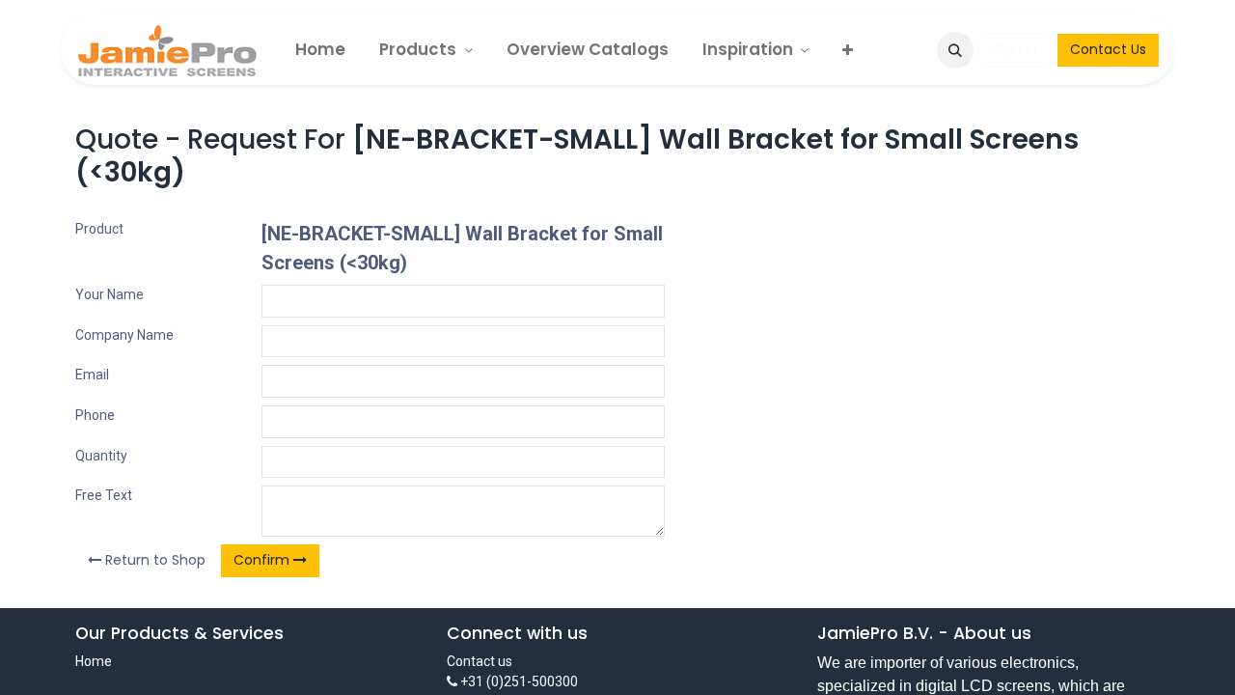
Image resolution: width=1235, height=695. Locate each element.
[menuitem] (320, 50)
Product (99, 228)
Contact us (479, 661)
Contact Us (1108, 49)
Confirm (263, 560)
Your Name (109, 294)
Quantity (101, 455)
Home (93, 661)
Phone (95, 415)
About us (992, 633)
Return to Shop (153, 560)
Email (92, 374)
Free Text (103, 495)
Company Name (124, 335)
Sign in (1015, 49)
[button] (955, 50)
